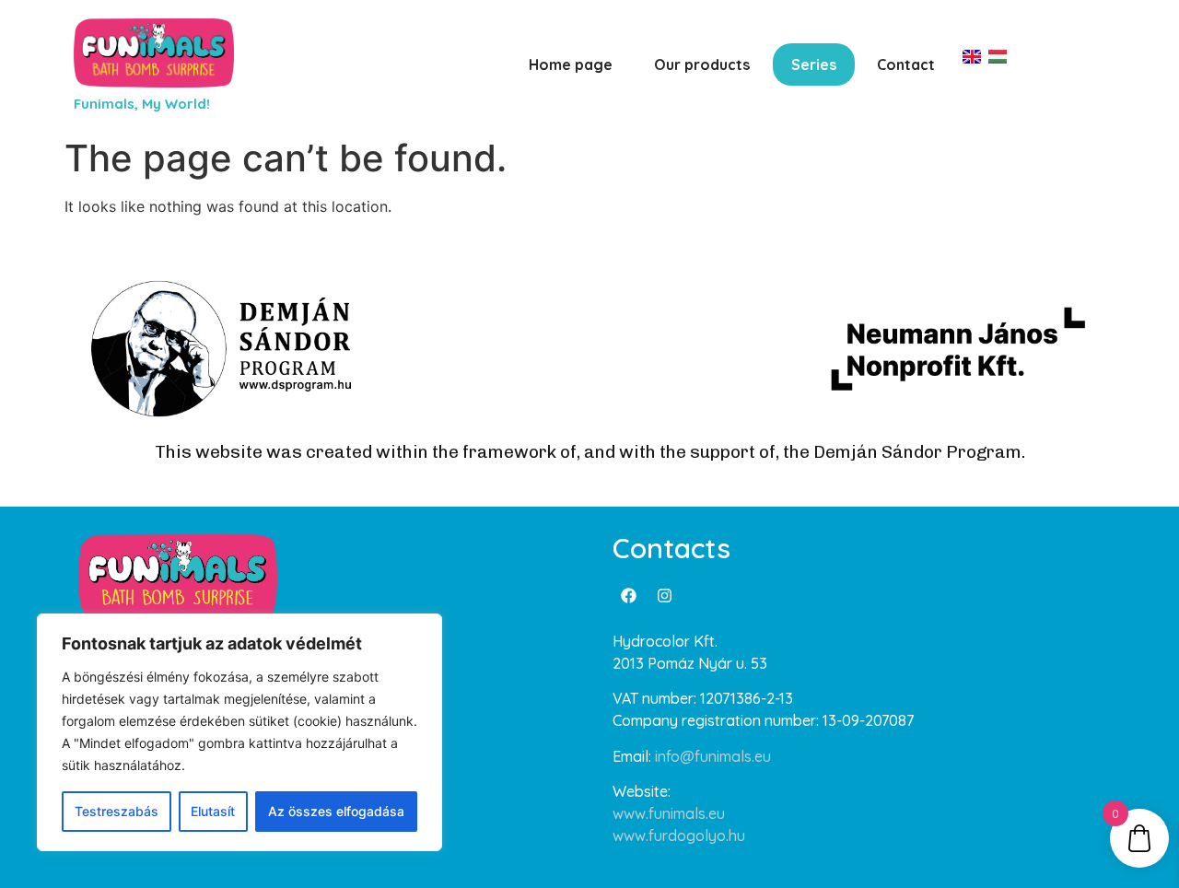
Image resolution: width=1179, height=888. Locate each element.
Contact (906, 64)
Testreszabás (116, 811)
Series (813, 64)
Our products (702, 64)
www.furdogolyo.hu (679, 835)
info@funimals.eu (713, 756)
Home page (571, 64)
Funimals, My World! (142, 103)
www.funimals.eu (669, 813)
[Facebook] (628, 596)
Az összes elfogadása (336, 811)
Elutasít (213, 811)
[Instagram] (664, 596)
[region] (239, 732)
